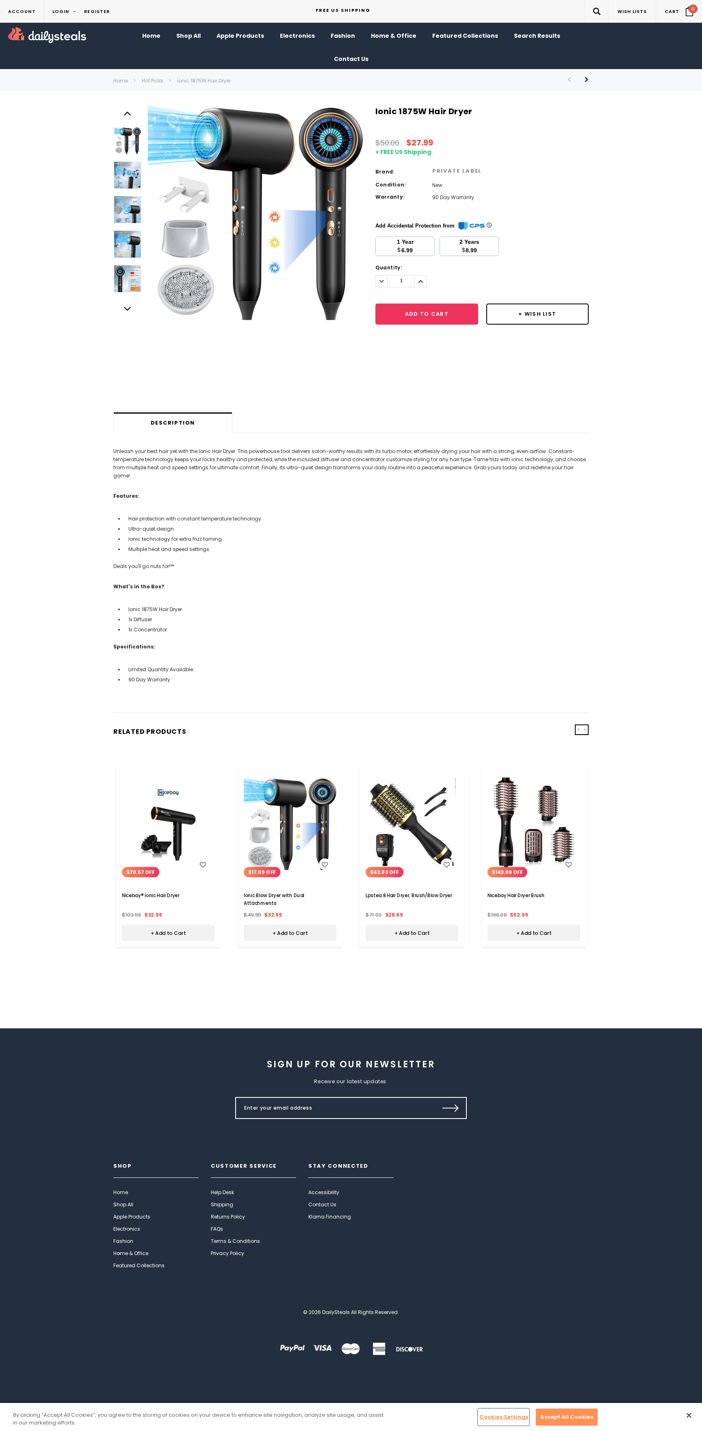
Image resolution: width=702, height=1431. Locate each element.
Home (120, 80)
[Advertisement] (351, 391)
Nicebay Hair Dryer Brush (516, 895)
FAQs (217, 1228)
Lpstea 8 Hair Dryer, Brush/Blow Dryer (409, 895)
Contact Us (322, 1204)
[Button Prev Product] (572, 79)
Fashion (123, 1241)
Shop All (123, 1204)
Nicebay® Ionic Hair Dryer (151, 895)
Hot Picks (152, 80)
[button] (597, 11)
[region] (351, 1417)
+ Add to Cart (168, 933)
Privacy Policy (227, 1253)
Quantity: (388, 267)
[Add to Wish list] (203, 864)
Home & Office (130, 1253)
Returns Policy (228, 1216)
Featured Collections (139, 1265)
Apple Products (131, 1216)
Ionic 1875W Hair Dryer (204, 80)
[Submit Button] (451, 1108)
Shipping (222, 1204)
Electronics (126, 1228)
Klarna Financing (329, 1216)
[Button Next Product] (583, 79)
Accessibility (323, 1192)
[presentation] (579, 729)
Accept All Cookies (566, 1417)
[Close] (689, 1415)
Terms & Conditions (235, 1241)
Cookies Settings (503, 1417)
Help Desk (222, 1192)
